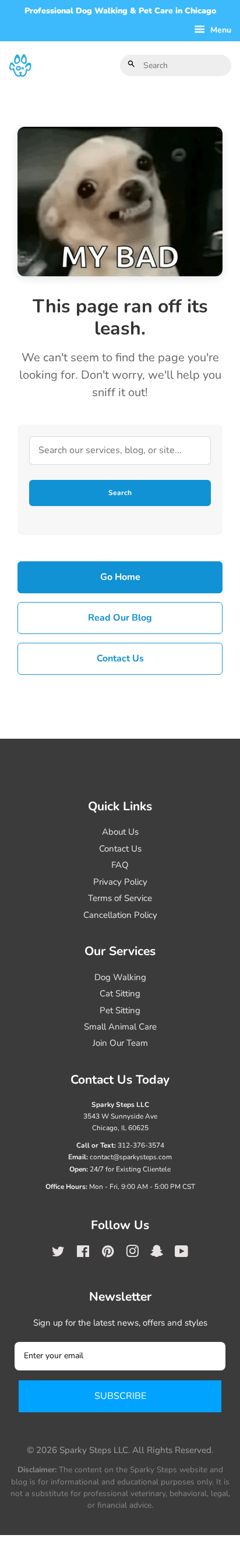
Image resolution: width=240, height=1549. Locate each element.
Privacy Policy (120, 882)
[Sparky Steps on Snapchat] (156, 1253)
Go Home (120, 577)
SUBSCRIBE (120, 1396)
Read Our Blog (120, 617)
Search (120, 492)
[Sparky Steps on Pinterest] (107, 1253)
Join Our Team (120, 1043)
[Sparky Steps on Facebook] (83, 1253)
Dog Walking (120, 977)
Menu (219, 29)
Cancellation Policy (120, 915)
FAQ (120, 865)
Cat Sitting (120, 993)
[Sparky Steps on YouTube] (181, 1253)
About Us (120, 832)
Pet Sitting (120, 1010)
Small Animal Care (120, 1026)
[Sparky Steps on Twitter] (58, 1253)
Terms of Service (120, 898)
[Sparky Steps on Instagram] (132, 1253)
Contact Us (120, 658)
